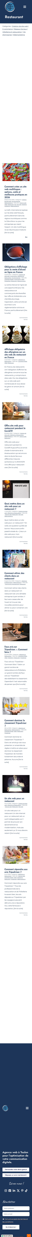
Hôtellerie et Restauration (17, 435)
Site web (19, 204)
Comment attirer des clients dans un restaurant (14, 575)
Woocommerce (21, 281)
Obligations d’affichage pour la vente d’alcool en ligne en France (16, 269)
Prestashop (8, 281)
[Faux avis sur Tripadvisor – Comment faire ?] (16, 632)
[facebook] (10, 1190)
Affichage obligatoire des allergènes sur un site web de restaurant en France (15, 353)
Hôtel (6, 204)
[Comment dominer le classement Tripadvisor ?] (16, 706)
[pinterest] (22, 1190)
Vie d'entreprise (16, 201)
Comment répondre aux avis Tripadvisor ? (16, 870)
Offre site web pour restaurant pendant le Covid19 (15, 428)
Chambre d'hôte (9, 279)
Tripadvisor (23, 657)
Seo (15, 204)
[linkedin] (14, 1190)
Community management (12, 584)
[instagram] (6, 1190)
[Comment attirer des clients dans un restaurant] (16, 559)
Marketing (11, 657)
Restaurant (11, 204)
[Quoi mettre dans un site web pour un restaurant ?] (16, 489)
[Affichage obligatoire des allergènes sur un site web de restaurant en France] (16, 335)
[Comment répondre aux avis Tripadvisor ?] (16, 855)
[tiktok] (26, 1190)
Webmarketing (9, 203)
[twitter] (18, 1190)
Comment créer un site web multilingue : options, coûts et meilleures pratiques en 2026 (16, 192)
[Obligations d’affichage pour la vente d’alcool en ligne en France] (16, 252)
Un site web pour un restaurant (14, 800)
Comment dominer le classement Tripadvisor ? (15, 723)
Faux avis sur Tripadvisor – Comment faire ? (16, 649)
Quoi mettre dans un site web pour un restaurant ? (15, 506)
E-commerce (13, 276)
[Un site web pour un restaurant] (16, 784)
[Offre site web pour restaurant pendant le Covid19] (16, 411)
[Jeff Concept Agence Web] (10, 2)
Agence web (23, 203)
